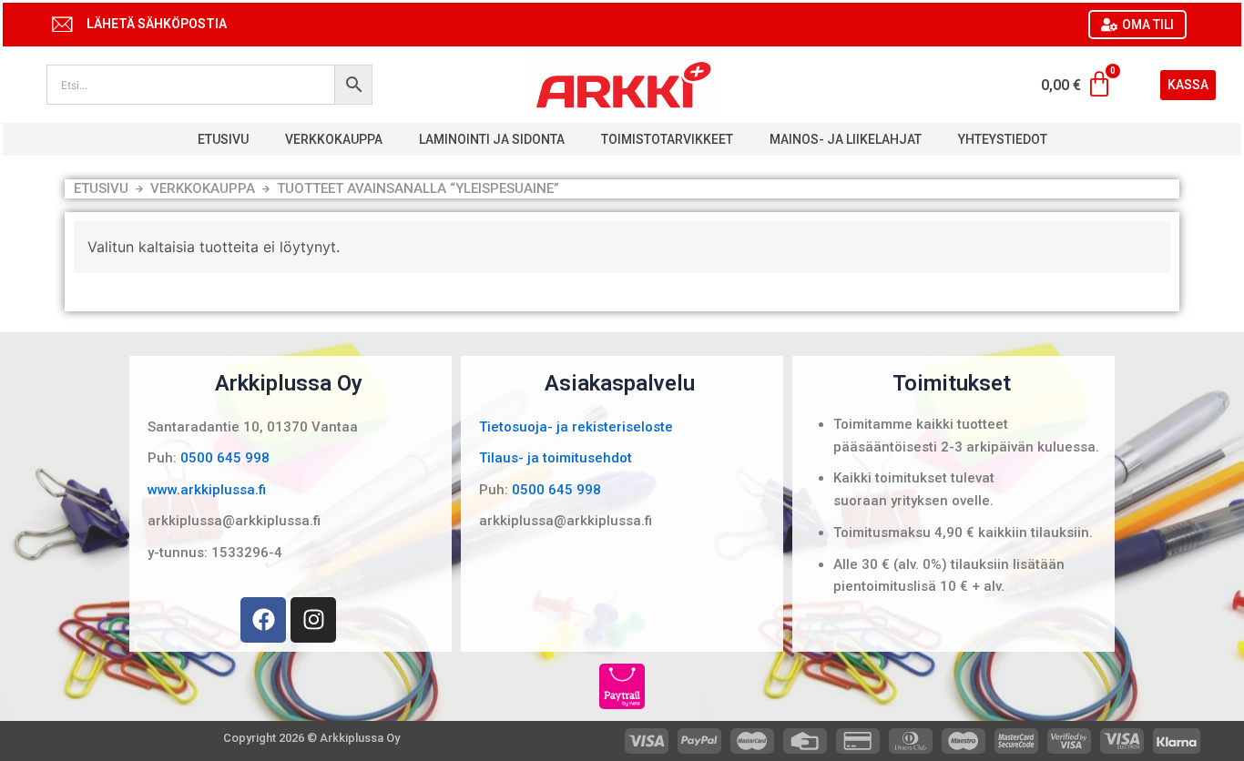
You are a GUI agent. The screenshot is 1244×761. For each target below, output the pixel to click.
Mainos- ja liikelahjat (846, 139)
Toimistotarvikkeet (667, 139)
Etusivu (223, 139)
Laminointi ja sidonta (492, 139)
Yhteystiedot (1002, 139)
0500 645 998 (225, 458)
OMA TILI (1148, 24)
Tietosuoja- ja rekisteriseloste (576, 427)
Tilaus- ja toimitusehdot (555, 458)
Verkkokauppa (333, 139)
